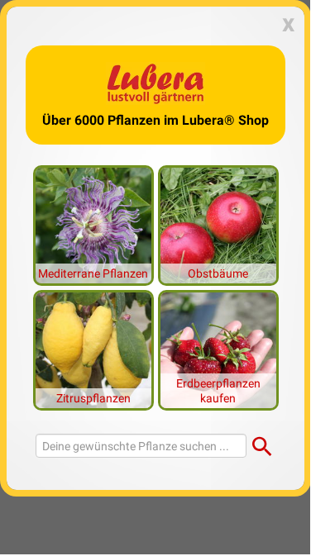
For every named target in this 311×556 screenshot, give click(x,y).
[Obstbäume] (218, 223)
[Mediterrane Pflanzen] (93, 223)
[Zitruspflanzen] (93, 348)
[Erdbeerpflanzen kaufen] (218, 348)
